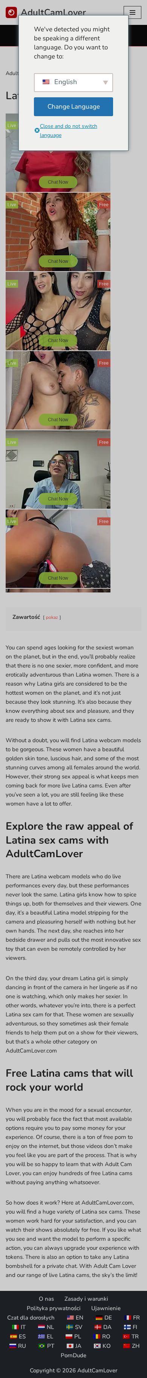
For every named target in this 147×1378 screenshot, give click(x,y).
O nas (46, 1299)
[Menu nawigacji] (132, 12)
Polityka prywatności (54, 1308)
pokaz (52, 617)
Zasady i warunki (86, 1299)
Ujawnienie (106, 1308)
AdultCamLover (97, 1370)
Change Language (73, 106)
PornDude (73, 1355)
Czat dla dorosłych (31, 1317)
